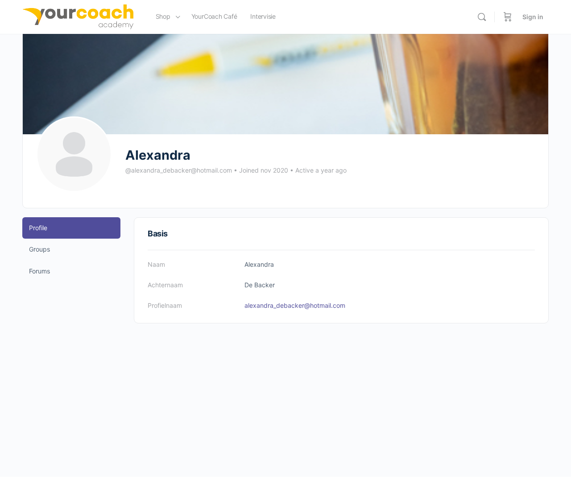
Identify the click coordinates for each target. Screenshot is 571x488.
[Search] (482, 17)
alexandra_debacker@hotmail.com (294, 305)
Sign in (532, 17)
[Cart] (507, 17)
